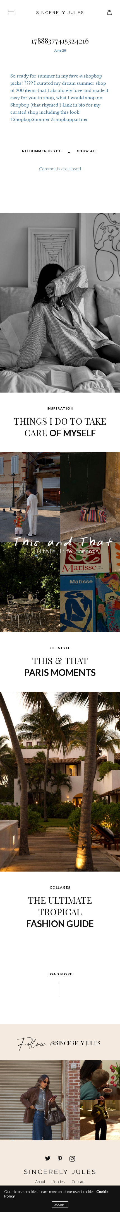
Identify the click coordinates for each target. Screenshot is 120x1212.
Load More (60, 974)
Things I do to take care (60, 427)
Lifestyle (60, 648)
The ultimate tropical (60, 911)
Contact (78, 1181)
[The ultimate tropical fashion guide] (60, 781)
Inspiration (60, 408)
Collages (60, 887)
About (40, 1181)
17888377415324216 (60, 40)
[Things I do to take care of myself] (60, 302)
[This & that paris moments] (60, 541)
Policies (58, 1181)
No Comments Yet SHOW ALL (60, 150)
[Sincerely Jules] (60, 12)
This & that (60, 666)
